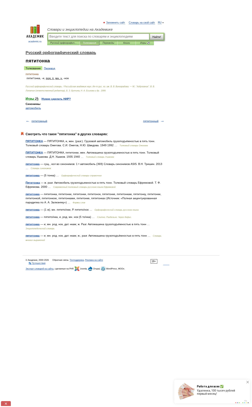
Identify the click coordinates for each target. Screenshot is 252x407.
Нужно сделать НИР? (56, 98)
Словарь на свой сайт (142, 22)
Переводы (108, 43)
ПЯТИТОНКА (34, 141)
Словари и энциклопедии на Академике (80, 29)
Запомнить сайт (116, 22)
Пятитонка (33, 182)
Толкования (89, 43)
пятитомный (39, 121)
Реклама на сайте (94, 260)
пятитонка (33, 164)
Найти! (156, 36)
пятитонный (150, 121)
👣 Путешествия (37, 263)
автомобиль (33, 108)
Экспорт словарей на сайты (40, 268)
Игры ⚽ (145, 43)
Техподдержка (77, 260)
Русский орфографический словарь (63, 43)
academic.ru (35, 41)
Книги (126, 43)
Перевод (49, 68)
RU (159, 22)
